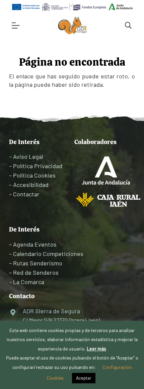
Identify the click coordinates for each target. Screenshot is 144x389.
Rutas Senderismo (37, 263)
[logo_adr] (72, 25)
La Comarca (28, 281)
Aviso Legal (28, 156)
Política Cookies (34, 175)
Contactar (26, 194)
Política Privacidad (37, 166)
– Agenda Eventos (33, 244)
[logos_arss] (72, 6)
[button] (16, 25)
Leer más (96, 348)
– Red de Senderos (34, 272)
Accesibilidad (31, 184)
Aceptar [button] (83, 378)
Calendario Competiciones (48, 253)
